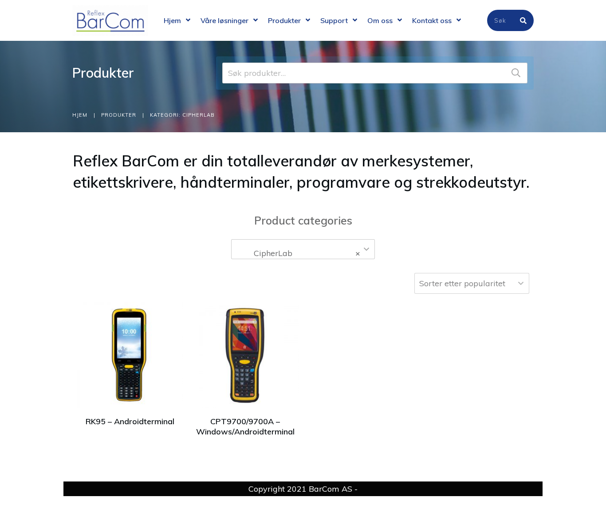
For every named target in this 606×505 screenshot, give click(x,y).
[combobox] (303, 249)
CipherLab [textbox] (300, 253)
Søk (516, 73)
